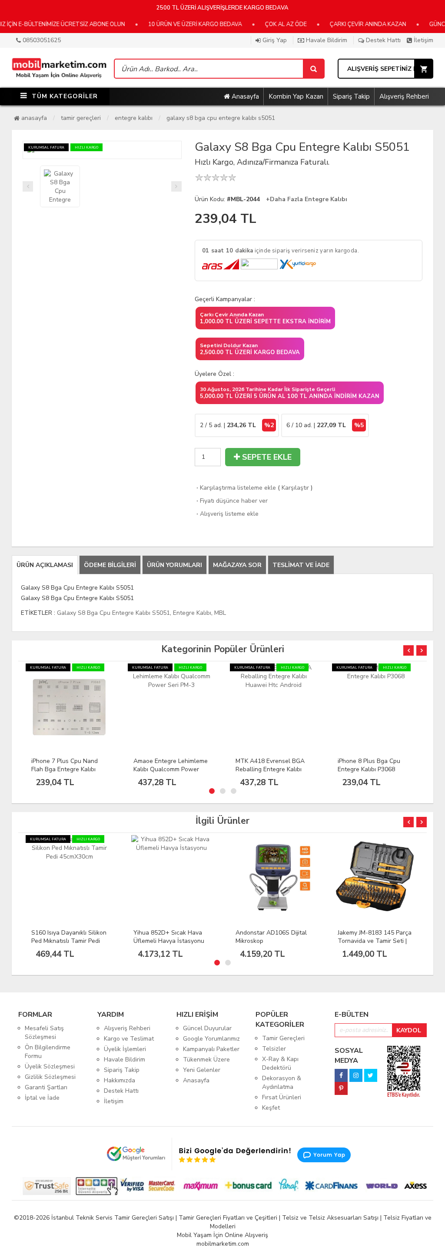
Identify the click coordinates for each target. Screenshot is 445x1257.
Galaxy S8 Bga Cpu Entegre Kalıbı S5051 (220, 118)
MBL (220, 613)
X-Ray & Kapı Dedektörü (280, 1063)
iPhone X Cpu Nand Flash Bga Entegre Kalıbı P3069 (373, 765)
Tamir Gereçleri (81, 118)
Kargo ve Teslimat (129, 1039)
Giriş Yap (274, 40)
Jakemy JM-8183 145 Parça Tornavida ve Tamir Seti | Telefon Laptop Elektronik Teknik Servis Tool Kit (272, 945)
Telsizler (274, 1049)
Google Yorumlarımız (211, 1039)
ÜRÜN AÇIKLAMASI (45, 565)
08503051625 (41, 40)
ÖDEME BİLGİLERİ (110, 565)
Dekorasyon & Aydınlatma (281, 1082)
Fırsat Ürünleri (281, 1097)
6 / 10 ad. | (325, 425)
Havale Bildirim (325, 40)
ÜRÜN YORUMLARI (174, 565)
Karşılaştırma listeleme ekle (235, 488)
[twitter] (370, 1073)
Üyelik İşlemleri (125, 1049)
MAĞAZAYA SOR (237, 565)
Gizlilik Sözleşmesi (50, 1077)
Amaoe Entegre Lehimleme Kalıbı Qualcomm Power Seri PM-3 (68, 769)
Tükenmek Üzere (206, 1059)
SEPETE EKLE (266, 457)
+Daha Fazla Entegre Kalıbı (306, 199)
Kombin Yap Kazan (296, 96)
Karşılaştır (295, 488)
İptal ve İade (42, 1098)
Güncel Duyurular (207, 1028)
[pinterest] (341, 1086)
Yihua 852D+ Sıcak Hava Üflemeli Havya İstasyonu (66, 937)
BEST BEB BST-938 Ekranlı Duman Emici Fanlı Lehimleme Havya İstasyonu (375, 945)
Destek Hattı (382, 40)
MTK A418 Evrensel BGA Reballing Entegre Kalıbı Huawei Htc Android (168, 769)
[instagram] (355, 1073)
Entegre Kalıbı (134, 118)
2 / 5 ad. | (237, 425)
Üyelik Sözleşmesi (50, 1066)
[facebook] (341, 1073)
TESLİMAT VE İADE (300, 565)
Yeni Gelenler (201, 1070)
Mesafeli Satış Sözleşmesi (44, 1032)
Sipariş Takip (351, 96)
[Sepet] (313, 69)
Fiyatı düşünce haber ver (231, 501)
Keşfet (271, 1108)
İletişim (422, 40)
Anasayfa (244, 96)
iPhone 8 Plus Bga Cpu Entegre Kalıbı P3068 (267, 765)
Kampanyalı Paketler (211, 1049)
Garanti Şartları (46, 1087)
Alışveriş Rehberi (404, 96)
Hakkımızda (119, 1080)
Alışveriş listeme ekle (227, 514)
